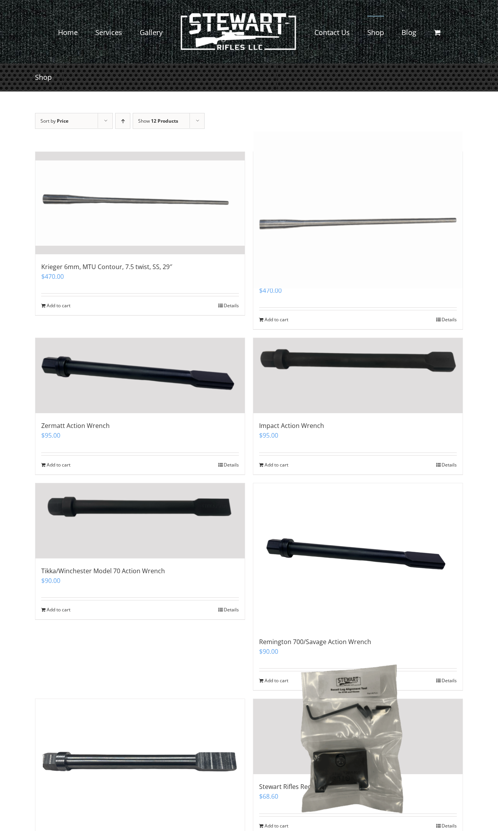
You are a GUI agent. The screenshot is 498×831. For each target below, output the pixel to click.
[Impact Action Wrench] (358, 376)
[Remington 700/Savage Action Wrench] (358, 556)
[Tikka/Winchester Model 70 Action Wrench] (140, 521)
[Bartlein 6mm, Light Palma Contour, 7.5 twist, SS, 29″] (358, 210)
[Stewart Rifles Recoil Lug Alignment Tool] (358, 737)
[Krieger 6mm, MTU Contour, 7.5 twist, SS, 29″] (140, 203)
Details (449, 464)
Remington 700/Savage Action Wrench (315, 641)
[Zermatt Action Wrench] (140, 376)
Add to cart (276, 464)
